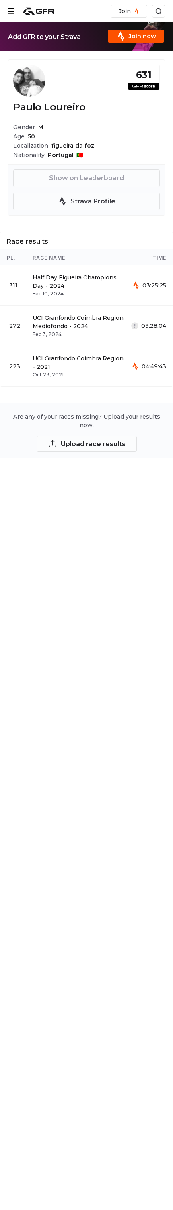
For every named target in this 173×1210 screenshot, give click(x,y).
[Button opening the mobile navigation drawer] (11, 11)
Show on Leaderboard (86, 178)
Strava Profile (92, 201)
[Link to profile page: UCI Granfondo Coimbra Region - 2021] (86, 366)
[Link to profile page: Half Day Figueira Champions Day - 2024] (86, 285)
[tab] (27, 240)
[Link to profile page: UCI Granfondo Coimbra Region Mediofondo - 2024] (86, 326)
